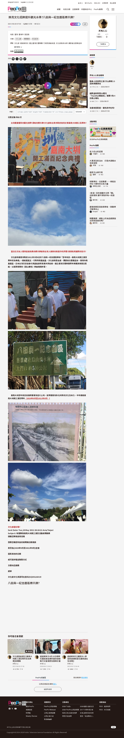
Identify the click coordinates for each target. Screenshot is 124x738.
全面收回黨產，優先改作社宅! (102, 108)
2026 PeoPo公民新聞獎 (70, 710)
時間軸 (28, 713)
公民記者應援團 (49, 713)
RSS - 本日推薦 (104, 710)
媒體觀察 (27, 39)
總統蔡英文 (24, 43)
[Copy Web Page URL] (24, 58)
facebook (10, 709)
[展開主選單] (113, 9)
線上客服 (113, 3)
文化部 (16, 43)
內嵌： (11, 112)
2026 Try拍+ (66, 706)
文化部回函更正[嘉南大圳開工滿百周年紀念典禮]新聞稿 (22, 658)
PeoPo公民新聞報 (50, 706)
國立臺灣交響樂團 (36, 43)
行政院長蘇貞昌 (49, 43)
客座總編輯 (48, 719)
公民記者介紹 (49, 716)
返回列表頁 (48, 689)
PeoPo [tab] (40, 678)
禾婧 (94, 165)
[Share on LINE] (20, 58)
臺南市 (21, 34)
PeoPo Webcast (50, 710)
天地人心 (16, 664)
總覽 (59, 9)
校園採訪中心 (86, 9)
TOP (113, 727)
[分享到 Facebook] (13, 58)
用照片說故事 (67, 716)
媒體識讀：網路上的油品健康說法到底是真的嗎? (103, 219)
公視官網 (105, 3)
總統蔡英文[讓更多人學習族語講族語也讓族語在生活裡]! (77, 658)
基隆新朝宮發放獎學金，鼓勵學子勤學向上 (103, 207)
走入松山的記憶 (96, 151)
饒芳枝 (95, 223)
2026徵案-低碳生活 (87, 706)
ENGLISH (97, 3)
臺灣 (16, 34)
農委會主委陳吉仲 (75, 43)
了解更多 (103, 44)
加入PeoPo (88, 3)
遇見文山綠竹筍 (96, 172)
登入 (81, 3)
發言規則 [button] (84, 678)
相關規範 (29, 710)
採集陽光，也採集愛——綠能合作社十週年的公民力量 (103, 182)
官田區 (26, 34)
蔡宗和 (95, 200)
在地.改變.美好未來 (87, 713)
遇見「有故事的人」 (87, 716)
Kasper (95, 211)
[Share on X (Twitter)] (17, 58)
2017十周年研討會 (86, 710)
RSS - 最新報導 (104, 706)
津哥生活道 (97, 186)
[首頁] (17, 9)
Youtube (15, 709)
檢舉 (85, 24)
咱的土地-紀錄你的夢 (69, 713)
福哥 (94, 175)
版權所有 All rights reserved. (19, 51)
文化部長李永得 (62, 43)
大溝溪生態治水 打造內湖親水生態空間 (103, 161)
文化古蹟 (18, 39)
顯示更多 (17, 47)
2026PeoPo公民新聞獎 (98, 139)
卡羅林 (95, 154)
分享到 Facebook (85, 66)
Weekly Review (31, 716)
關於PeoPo (30, 706)
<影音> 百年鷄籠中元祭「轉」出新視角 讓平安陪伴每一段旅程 (102, 195)
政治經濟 (35, 39)
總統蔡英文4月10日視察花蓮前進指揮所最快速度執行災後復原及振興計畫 (50, 658)
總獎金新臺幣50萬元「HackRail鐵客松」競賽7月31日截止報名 (103, 95)
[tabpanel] (48, 683)
